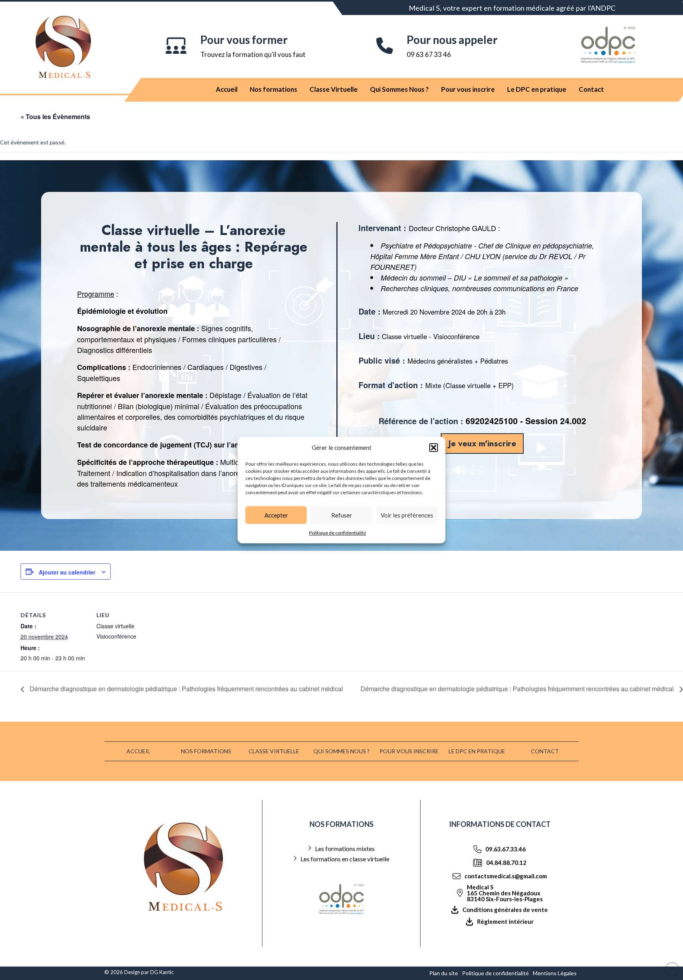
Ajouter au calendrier (67, 572)
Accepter (276, 515)
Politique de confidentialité (337, 533)
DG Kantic (162, 972)
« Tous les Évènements (55, 116)
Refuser (341, 515)
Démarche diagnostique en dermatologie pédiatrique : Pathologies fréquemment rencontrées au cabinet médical (185, 688)
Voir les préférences (407, 515)
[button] (434, 448)
